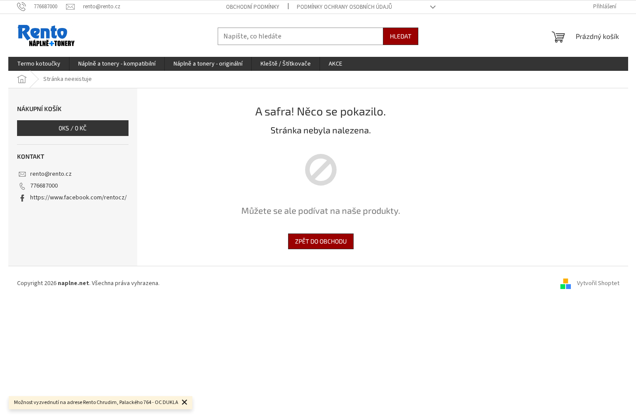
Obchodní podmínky (252, 7)
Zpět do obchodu (321, 241)
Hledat (400, 36)
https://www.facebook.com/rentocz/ (78, 197)
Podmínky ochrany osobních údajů (344, 7)
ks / (73, 128)
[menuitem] (38, 64)
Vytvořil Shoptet (598, 283)
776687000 (44, 185)
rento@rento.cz (51, 174)
